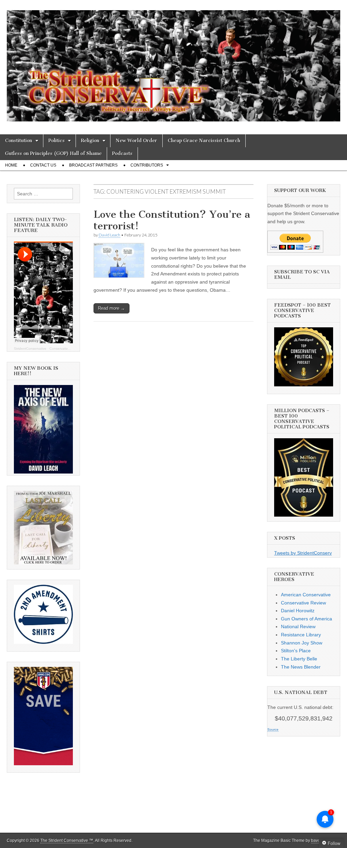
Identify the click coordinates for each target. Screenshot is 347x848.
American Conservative (306, 594)
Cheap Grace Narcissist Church (204, 140)
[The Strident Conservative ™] (173, 62)
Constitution (18, 140)
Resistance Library (301, 634)
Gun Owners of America (306, 618)
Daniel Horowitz (297, 610)
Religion (90, 140)
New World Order (136, 140)
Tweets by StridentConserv (303, 553)
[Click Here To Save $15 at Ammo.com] (43, 763)
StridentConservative (30, 348)
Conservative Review (303, 602)
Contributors (146, 165)
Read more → (111, 308)
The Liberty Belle (299, 658)
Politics (56, 140)
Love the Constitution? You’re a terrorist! (172, 220)
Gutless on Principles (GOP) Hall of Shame (53, 153)
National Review (298, 626)
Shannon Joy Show (301, 642)
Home (11, 165)
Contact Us (43, 165)
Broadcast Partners (93, 165)
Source (273, 729)
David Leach (109, 234)
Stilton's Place (296, 650)
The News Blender (301, 667)
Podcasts (122, 153)
